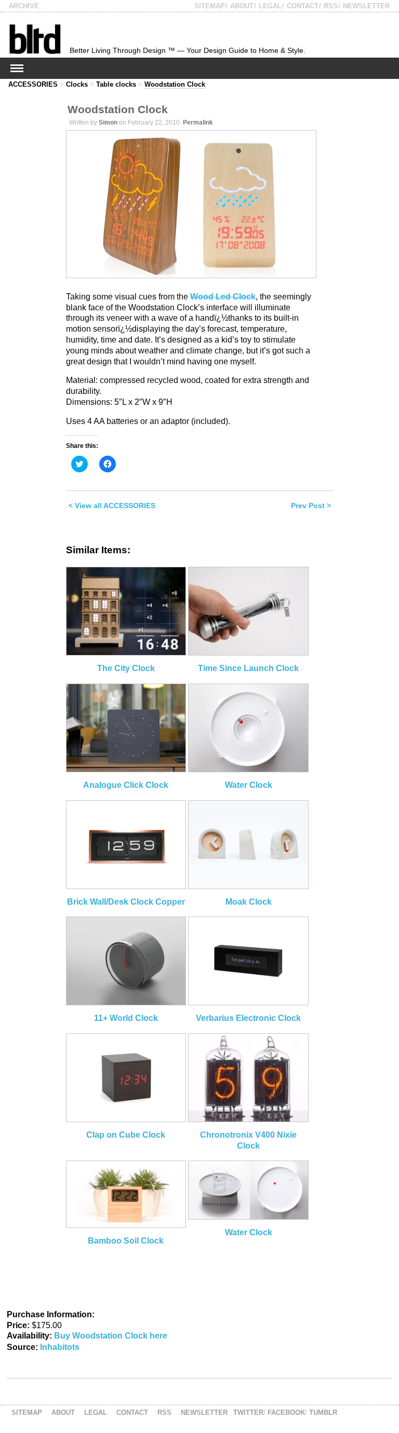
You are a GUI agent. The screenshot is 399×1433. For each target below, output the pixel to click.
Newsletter (366, 6)
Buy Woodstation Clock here (110, 1335)
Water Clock (248, 785)
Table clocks (116, 84)
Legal (270, 6)
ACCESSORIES (33, 84)
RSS (331, 6)
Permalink (198, 122)
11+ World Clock (126, 1018)
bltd (34, 38)
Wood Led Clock (223, 296)
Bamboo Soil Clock (126, 1240)
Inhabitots (59, 1347)
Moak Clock (248, 901)
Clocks (77, 84)
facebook (286, 1412)
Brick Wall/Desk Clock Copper (126, 901)
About (242, 6)
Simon (108, 122)
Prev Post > (311, 505)
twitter (248, 1412)
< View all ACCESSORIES (112, 505)
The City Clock (126, 668)
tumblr (323, 1412)
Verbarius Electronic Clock (248, 1018)
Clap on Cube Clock (125, 1134)
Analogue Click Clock (125, 785)
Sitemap (209, 6)
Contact (302, 6)
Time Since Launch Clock (248, 668)
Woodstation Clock (174, 84)
